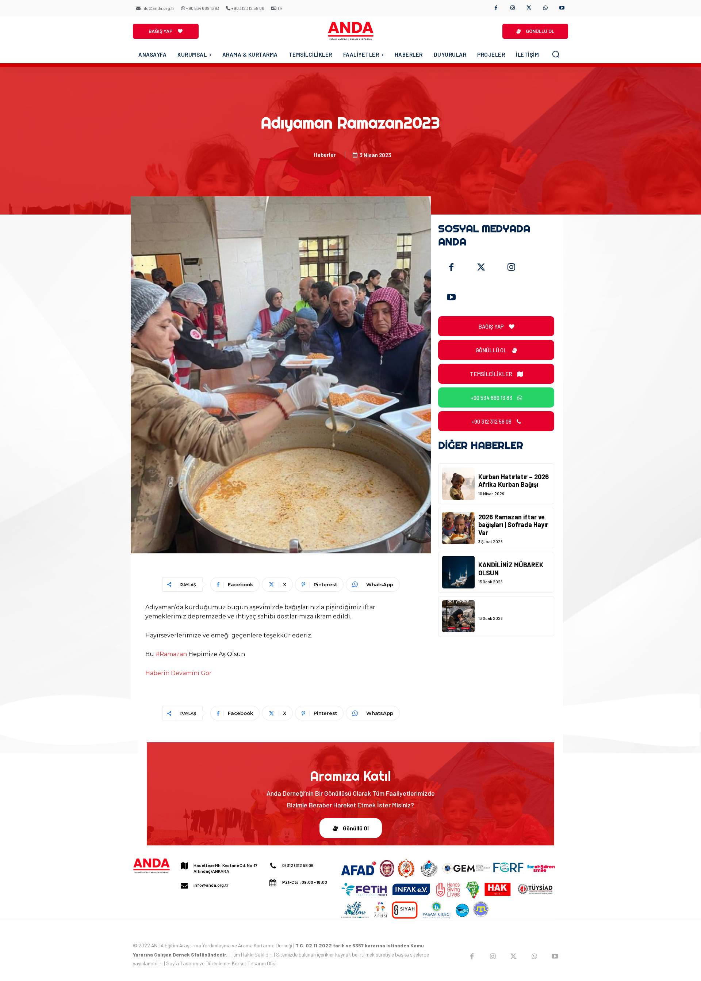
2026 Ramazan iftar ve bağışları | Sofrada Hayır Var (513, 525)
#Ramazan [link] (171, 654)
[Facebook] (496, 8)
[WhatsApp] (545, 8)
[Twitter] (481, 267)
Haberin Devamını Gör (178, 673)
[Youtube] (561, 8)
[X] (528, 8)
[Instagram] (512, 8)
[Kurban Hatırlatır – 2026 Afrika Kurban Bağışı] (458, 483)
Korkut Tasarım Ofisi (254, 963)
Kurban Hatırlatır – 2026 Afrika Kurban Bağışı (513, 481)
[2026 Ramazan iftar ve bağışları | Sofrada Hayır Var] (458, 528)
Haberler (325, 154)
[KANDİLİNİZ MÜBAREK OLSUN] (458, 572)
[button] (556, 54)
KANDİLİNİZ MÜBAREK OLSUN (510, 569)
